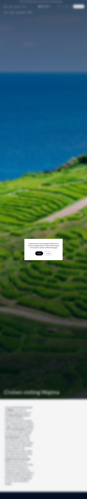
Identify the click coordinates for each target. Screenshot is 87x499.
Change (48, 253)
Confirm (39, 253)
